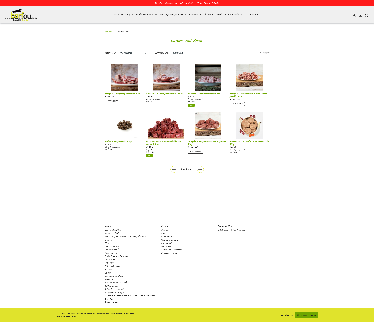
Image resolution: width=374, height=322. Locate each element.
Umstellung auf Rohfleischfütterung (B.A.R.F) (126, 237)
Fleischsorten (111, 253)
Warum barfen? (112, 233)
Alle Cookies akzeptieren (307, 315)
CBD (107, 243)
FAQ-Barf (109, 263)
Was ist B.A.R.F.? (113, 230)
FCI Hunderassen (112, 266)
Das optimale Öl (112, 250)
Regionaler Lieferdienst (172, 250)
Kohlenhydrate (111, 286)
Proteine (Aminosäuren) (116, 282)
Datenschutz (167, 243)
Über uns (165, 230)
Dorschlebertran (112, 246)
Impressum (166, 246)
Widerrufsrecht (168, 237)
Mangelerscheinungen (114, 292)
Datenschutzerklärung (66, 316)
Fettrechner (110, 260)
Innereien (109, 279)
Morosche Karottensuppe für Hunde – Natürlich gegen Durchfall (130, 297)
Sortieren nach (162, 53)
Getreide (108, 269)
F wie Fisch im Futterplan (117, 256)
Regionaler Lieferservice (172, 253)
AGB (163, 233)
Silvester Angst (111, 302)
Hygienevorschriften (114, 276)
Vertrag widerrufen (169, 240)
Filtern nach (110, 53)
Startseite (108, 31)
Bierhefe (108, 240)
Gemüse (108, 273)
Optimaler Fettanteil (114, 289)
